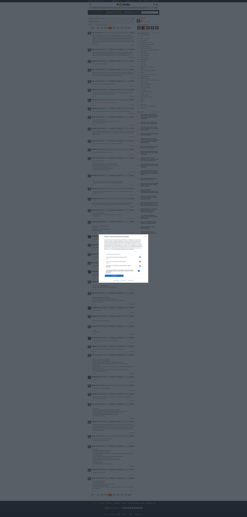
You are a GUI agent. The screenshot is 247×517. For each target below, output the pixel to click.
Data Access (123, 280)
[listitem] (123, 254)
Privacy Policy (131, 280)
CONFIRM (114, 275)
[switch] (139, 257)
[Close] (146, 237)
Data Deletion (116, 280)
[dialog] (123, 258)
